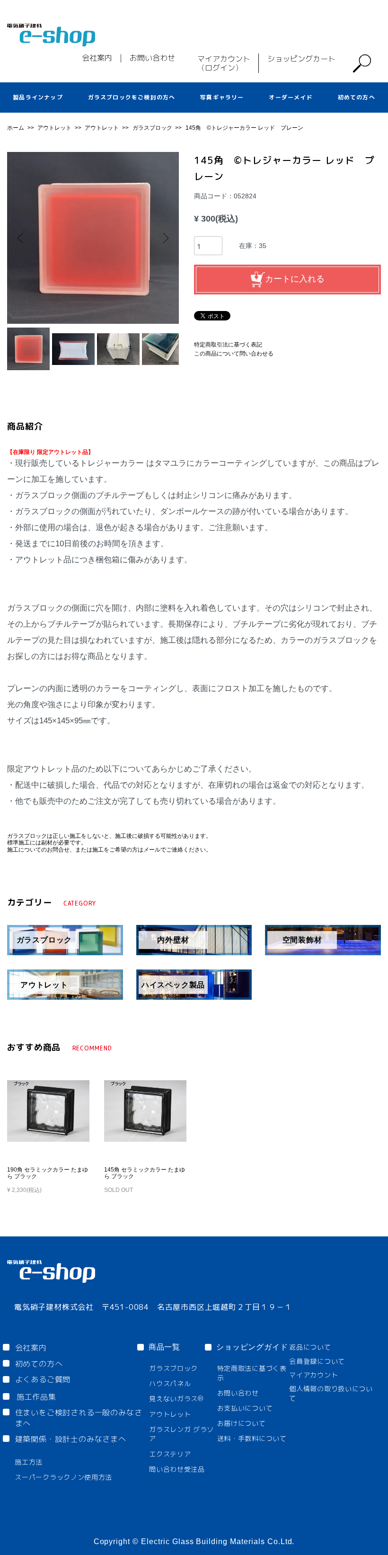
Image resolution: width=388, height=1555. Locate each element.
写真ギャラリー (222, 97)
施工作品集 (36, 1397)
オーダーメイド (290, 97)
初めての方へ (356, 97)
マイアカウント (313, 1374)
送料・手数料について (252, 1438)
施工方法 (29, 1461)
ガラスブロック (153, 127)
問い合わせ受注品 (177, 1469)
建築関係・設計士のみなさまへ (70, 1439)
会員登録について (317, 1361)
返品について (310, 1346)
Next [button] (165, 238)
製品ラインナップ (38, 97)
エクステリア (170, 1453)
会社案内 (97, 58)
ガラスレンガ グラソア (181, 1434)
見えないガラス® (176, 1398)
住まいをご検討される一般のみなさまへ (78, 1417)
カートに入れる (295, 278)
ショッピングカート (301, 58)
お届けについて (241, 1423)
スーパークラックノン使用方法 (63, 1477)
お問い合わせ (152, 58)
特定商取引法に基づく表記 (228, 344)
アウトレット (55, 127)
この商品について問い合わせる (233, 353)
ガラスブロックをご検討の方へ (132, 97)
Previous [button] (21, 238)
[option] (93, 238)
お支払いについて (245, 1408)
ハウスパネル (170, 1383)
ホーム (16, 127)
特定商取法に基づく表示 (252, 1373)
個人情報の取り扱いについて (330, 1393)
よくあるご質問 (43, 1379)
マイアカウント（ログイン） (223, 63)
